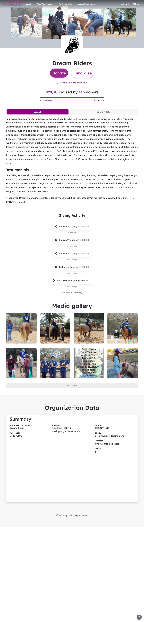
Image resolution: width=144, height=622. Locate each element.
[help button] (139, 617)
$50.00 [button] (85, 226)
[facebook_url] (95, 451)
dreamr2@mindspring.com (109, 435)
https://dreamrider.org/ (108, 443)
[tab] (37, 111)
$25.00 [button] (87, 280)
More (74, 385)
